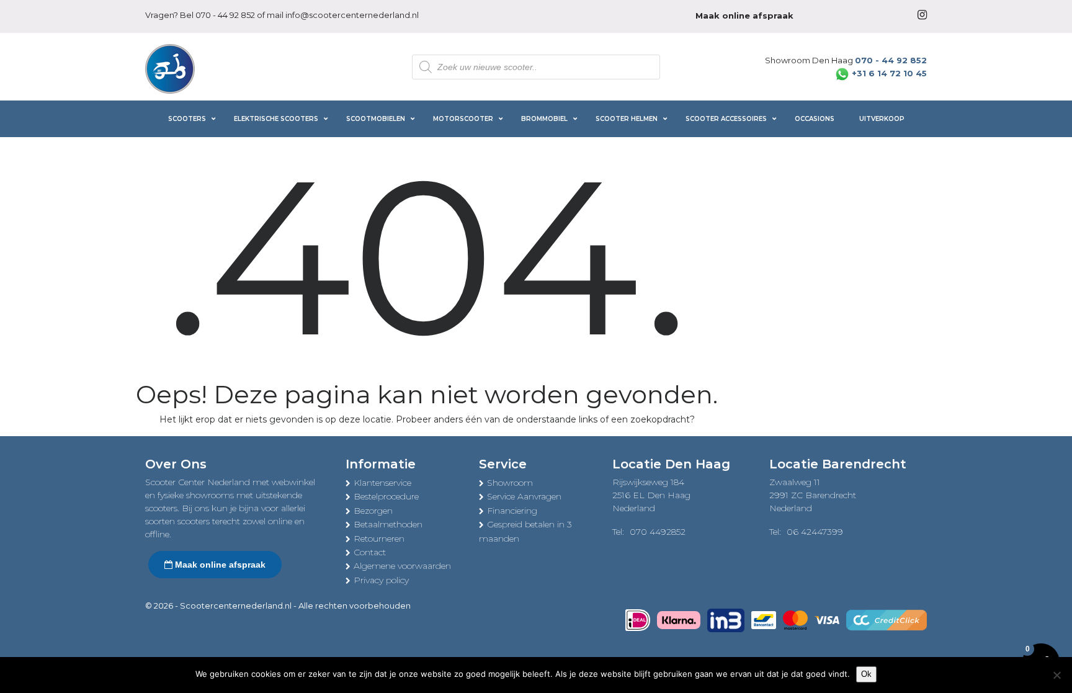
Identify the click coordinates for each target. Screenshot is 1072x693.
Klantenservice (382, 482)
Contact (370, 552)
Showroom (510, 482)
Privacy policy (381, 580)
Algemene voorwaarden (402, 565)
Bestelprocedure (386, 496)
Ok (866, 674)
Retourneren (379, 538)
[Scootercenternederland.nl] (170, 67)
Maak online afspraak (219, 565)
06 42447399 (815, 531)
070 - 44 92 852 (225, 15)
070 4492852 (658, 531)
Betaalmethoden (388, 524)
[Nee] (1056, 675)
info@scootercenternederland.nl (352, 15)
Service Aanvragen (524, 496)
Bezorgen (373, 510)
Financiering (512, 510)
